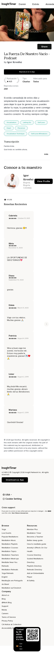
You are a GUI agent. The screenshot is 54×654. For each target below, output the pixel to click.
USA (7, 494)
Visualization (11, 122)
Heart (9, 128)
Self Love (41, 122)
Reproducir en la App (27, 72)
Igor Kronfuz (14, 62)
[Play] (27, 25)
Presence (21, 128)
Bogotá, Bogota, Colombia (27, 185)
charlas (26, 81)
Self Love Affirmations (39, 134)
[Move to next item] (46, 324)
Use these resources (20, 513)
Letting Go (27, 122)
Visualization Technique (15, 134)
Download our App (15, 480)
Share (44, 46)
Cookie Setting (13, 498)
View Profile (43, 181)
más (46, 154)
